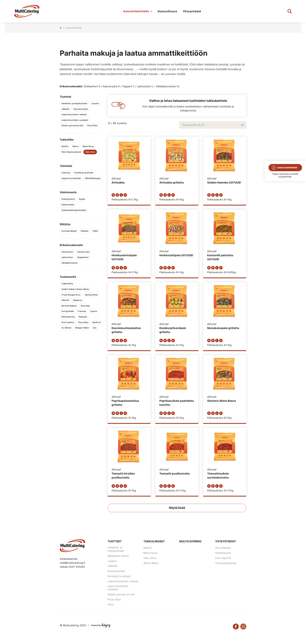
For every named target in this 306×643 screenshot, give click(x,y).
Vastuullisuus (167, 11)
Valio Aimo (149, 558)
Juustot (112, 561)
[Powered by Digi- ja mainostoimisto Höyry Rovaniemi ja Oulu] (101, 624)
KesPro (147, 547)
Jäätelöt (112, 566)
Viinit (111, 604)
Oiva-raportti (223, 558)
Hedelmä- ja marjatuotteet (116, 549)
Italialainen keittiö (118, 555)
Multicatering (190, 541)
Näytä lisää (177, 508)
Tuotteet (115, 541)
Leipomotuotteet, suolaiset (118, 587)
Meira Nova (150, 552)
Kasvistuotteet (116, 571)
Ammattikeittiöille (136, 11)
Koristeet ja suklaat (119, 576)
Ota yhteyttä (222, 547)
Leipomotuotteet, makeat (123, 581)
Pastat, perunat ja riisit (121, 594)
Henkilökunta (223, 552)
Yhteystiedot (192, 11)
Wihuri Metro (151, 563)
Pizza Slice (114, 599)
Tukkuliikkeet (154, 541)
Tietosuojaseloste (225, 563)
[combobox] (212, 125)
